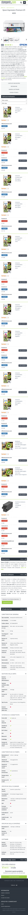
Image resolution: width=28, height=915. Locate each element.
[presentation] (1, 39)
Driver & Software (14, 89)
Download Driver (7, 602)
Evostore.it (4, 150)
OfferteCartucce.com (6, 123)
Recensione (14, 86)
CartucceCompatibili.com (7, 541)
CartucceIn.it (4, 526)
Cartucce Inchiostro (14, 83)
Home (3, 7)
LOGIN (2, 904)
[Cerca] (21, 2)
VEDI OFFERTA (22, 126)
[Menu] (24, 2)
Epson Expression (10, 7)
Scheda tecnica (14, 92)
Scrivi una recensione (14, 877)
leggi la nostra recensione (8, 866)
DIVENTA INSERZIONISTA (5, 906)
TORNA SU (22, 559)
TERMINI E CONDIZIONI (5, 892)
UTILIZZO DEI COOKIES (5, 897)
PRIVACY (2, 895)
